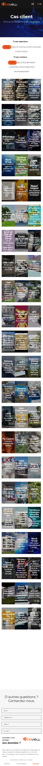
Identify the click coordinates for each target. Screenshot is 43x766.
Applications (34, 47)
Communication (16, 67)
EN (40, 4)
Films (17, 52)
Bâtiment (31, 63)
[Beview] (9, 4)
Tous (7, 47)
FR (38, 4)
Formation (29, 67)
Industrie (21, 63)
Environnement (21, 72)
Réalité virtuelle (19, 47)
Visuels (24, 52)
